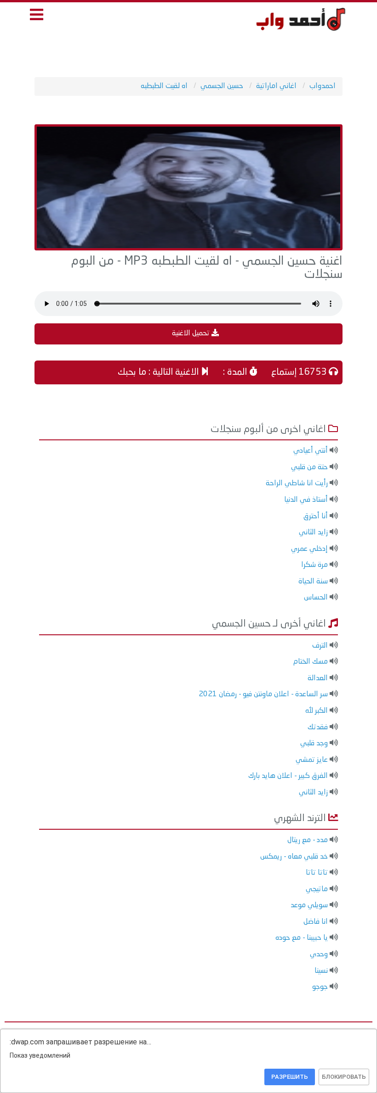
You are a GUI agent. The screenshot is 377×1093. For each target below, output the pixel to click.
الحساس (316, 597)
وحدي (319, 954)
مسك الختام (310, 662)
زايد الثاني (313, 532)
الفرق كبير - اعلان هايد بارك (288, 776)
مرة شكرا (314, 565)
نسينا (321, 971)
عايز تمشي (312, 760)
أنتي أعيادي (310, 451)
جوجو (320, 987)
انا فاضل (315, 922)
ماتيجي (317, 889)
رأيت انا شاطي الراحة (297, 483)
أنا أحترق (315, 516)
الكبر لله (316, 711)
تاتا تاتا (317, 873)
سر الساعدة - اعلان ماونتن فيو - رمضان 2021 (263, 694)
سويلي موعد (309, 905)
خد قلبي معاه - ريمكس (294, 856)
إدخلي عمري (309, 549)
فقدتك (318, 727)
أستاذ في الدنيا (306, 500)
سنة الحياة (313, 581)
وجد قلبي (314, 743)
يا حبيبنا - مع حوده (301, 938)
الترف (320, 645)
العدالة (318, 678)
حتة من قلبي (309, 467)
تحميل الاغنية (191, 333)
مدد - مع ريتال (307, 840)
